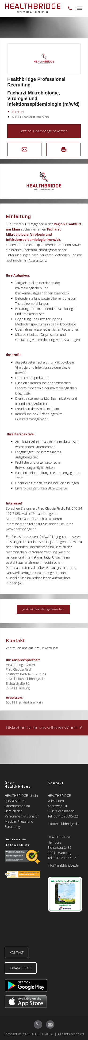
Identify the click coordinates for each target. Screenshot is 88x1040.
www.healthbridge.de (21, 529)
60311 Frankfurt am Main (30, 117)
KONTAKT (16, 952)
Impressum (16, 839)
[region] (44, 181)
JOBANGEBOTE (21, 968)
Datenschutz (17, 845)
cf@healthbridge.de (43, 513)
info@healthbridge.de (63, 823)
